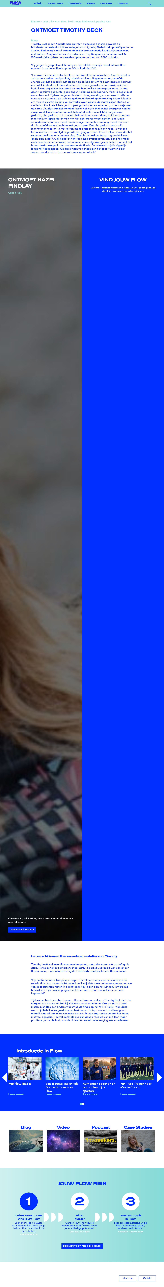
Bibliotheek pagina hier (96, 21)
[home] (15, 3)
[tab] (127, 1278)
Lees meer (16, 1094)
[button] (38, 3)
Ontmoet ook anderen (22, 929)
